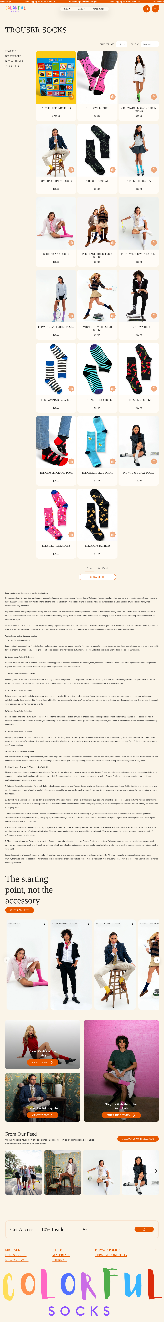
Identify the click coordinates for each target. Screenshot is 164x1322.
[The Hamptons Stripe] (97, 369)
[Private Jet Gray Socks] (139, 442)
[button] (121, 44)
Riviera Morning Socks (56, 180)
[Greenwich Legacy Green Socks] (139, 77)
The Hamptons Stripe (97, 399)
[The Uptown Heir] (139, 296)
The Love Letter (97, 108)
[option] (27, 964)
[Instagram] (155, 1250)
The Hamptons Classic (56, 399)
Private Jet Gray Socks (138, 472)
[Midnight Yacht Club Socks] (97, 296)
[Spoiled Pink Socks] (56, 223)
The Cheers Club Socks (97, 472)
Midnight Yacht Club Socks (97, 328)
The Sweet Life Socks (56, 545)
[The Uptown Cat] (97, 150)
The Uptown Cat (97, 180)
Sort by (135, 44)
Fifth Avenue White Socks (138, 254)
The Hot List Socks (138, 399)
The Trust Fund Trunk (56, 108)
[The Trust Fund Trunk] (56, 77)
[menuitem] (18, 51)
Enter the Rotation (119, 1115)
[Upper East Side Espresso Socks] (97, 223)
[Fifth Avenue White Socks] (139, 223)
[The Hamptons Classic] (56, 369)
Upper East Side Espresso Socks (97, 255)
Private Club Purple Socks (56, 326)
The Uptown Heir (138, 326)
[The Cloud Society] (139, 150)
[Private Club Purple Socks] (56, 296)
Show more (97, 577)
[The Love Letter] (97, 77)
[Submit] (144, 1229)
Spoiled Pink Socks (56, 254)
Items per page (107, 44)
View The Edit (40, 1062)
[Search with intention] (146, 8)
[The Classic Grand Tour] (56, 442)
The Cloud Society (138, 180)
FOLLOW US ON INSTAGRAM (138, 1138)
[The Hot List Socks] (139, 369)
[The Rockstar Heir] (97, 515)
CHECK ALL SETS (19, 910)
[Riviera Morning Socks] (56, 150)
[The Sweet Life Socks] (56, 515)
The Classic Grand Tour (56, 472)
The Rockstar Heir (97, 545)
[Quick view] (71, 97)
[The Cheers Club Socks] (97, 442)
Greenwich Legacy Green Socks (138, 110)
